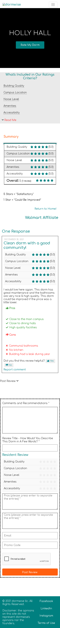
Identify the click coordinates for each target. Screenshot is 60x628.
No (10, 365)
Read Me (10, 120)
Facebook (46, 601)
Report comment (15, 369)
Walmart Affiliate (41, 218)
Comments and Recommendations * (25, 403)
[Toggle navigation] (53, 5)
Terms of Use (46, 623)
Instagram (46, 615)
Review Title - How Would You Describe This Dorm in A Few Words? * (27, 440)
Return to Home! (45, 208)
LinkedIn (46, 608)
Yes (51, 361)
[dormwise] (12, 4)
